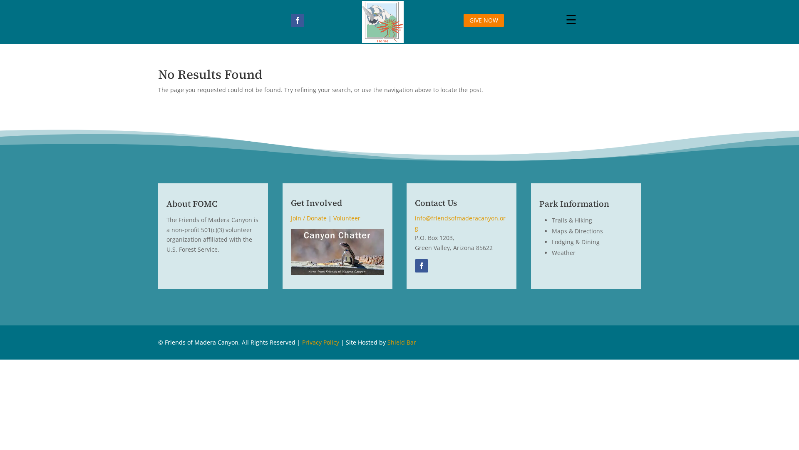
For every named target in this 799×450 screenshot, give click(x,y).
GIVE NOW (483, 20)
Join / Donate (309, 218)
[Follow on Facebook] (297, 20)
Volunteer (346, 218)
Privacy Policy (320, 342)
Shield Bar (401, 342)
